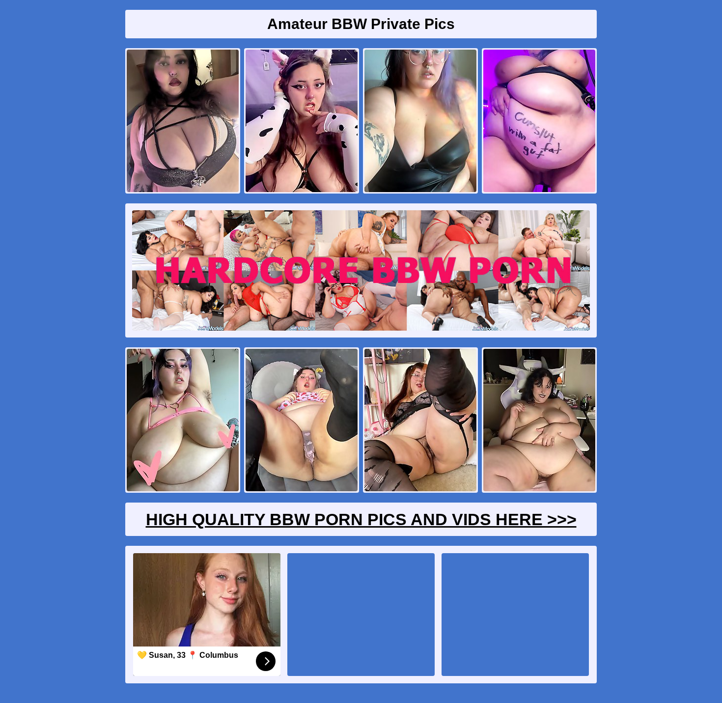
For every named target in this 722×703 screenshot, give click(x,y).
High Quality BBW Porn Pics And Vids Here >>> (361, 519)
